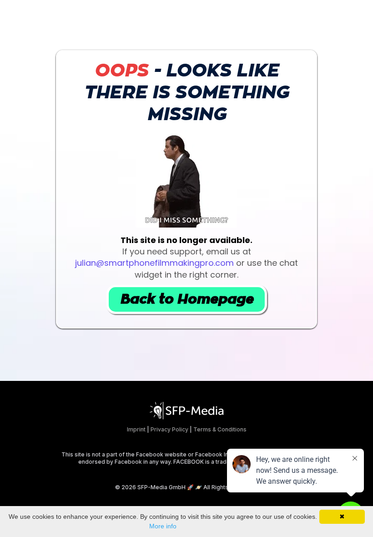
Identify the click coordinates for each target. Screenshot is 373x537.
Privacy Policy (169, 429)
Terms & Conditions (220, 429)
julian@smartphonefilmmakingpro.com (154, 262)
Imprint (136, 429)
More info (162, 526)
